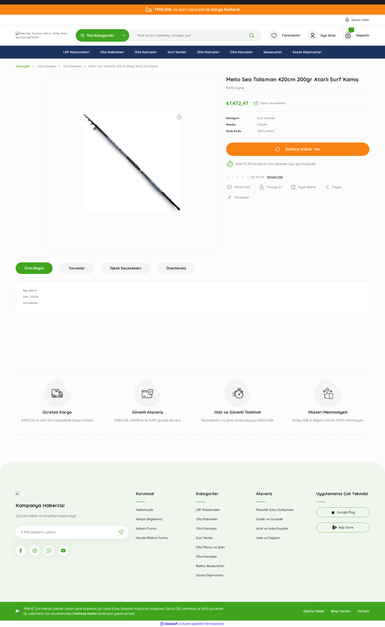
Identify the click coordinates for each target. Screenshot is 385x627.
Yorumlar (77, 268)
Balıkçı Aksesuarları (210, 566)
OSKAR (262, 124)
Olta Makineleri (207, 519)
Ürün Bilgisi (34, 268)
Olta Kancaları (206, 557)
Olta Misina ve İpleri (210, 547)
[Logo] (42, 35)
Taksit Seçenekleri (125, 268)
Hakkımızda (144, 510)
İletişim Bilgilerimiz (149, 519)
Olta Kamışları (206, 529)
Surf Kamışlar (266, 118)
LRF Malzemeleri (208, 510)
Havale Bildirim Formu (152, 538)
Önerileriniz (176, 268)
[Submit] (121, 532)
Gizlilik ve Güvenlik (269, 519)
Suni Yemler (204, 538)
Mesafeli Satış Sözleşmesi (274, 510)
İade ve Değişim (268, 538)
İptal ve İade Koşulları (272, 529)
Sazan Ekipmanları (209, 575)
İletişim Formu (146, 529)
